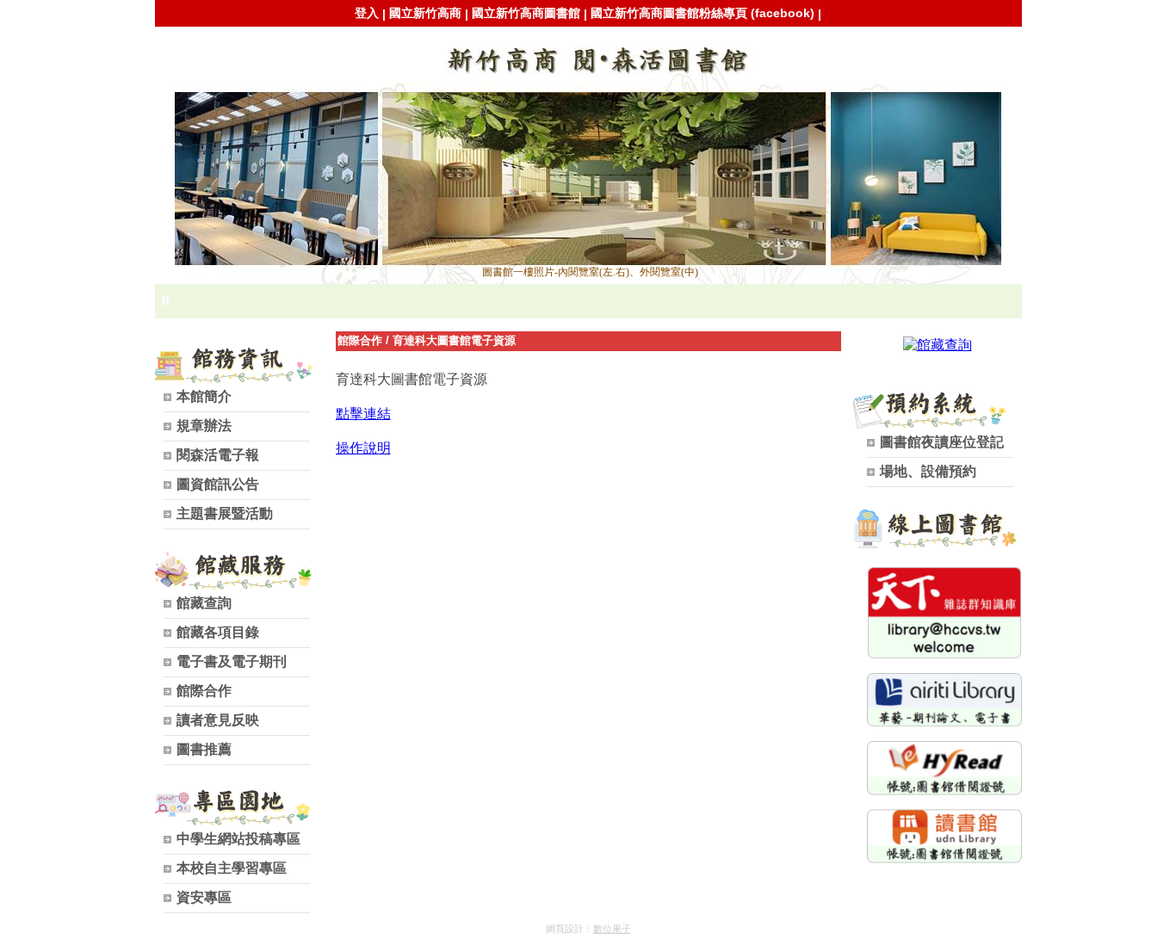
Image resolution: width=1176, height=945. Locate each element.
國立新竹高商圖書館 (526, 13)
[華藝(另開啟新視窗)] (944, 722)
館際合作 (359, 340)
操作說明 (363, 448)
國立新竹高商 (425, 13)
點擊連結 (363, 413)
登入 (367, 13)
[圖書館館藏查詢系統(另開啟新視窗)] (937, 344)
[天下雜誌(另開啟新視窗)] (944, 654)
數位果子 (612, 928)
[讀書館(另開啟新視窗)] (944, 858)
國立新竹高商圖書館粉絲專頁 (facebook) (702, 13)
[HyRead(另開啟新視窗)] (944, 790)
